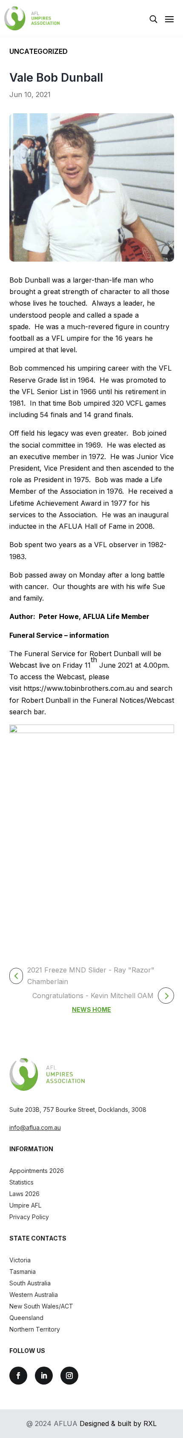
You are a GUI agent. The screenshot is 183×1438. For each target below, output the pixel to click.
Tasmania (22, 1271)
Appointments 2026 (36, 1170)
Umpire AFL (25, 1205)
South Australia (30, 1283)
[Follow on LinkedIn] (44, 1376)
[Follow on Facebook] (18, 1376)
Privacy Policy (29, 1216)
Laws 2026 (24, 1193)
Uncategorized (38, 51)
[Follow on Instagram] (69, 1376)
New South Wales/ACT (41, 1306)
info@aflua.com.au (35, 1127)
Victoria (20, 1260)
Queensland (26, 1317)
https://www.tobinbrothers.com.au (78, 688)
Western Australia (33, 1294)
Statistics (21, 1182)
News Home (91, 1009)
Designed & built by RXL (118, 1423)
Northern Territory (34, 1329)
